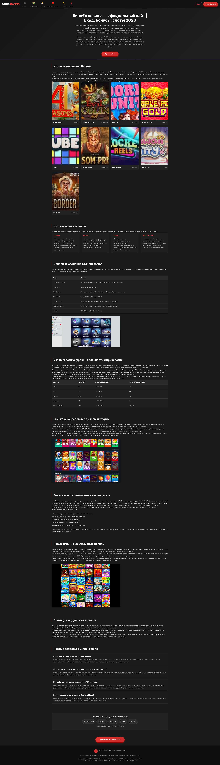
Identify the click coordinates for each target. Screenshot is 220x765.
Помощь (71, 4)
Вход (198, 4)
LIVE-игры (24, 4)
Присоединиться (210, 4)
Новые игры (64, 4)
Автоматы (42, 4)
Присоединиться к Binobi (110, 740)
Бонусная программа (52, 4)
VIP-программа (33, 4)
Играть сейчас (110, 54)
